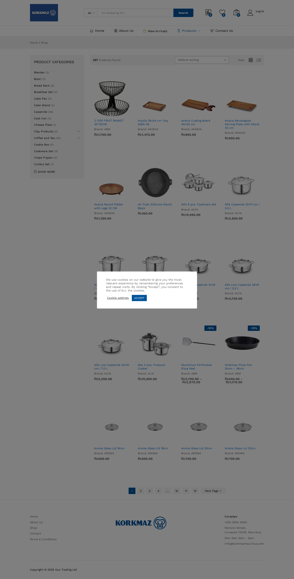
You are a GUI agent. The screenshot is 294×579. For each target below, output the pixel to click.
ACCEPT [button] (139, 297)
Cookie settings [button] (118, 298)
